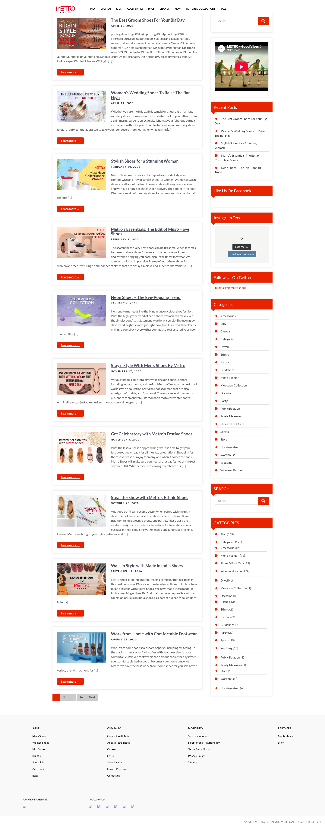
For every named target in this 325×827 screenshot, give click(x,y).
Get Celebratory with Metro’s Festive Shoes (151, 433)
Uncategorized (229, 447)
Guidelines (227, 370)
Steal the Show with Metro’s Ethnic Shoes (149, 497)
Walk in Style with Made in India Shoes (147, 565)
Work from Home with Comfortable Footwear (154, 633)
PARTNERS (284, 728)
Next (92, 697)
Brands (36, 755)
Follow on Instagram (243, 253)
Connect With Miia (118, 736)
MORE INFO (195, 728)
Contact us (113, 775)
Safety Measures (231, 416)
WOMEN (106, 8)
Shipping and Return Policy (204, 742)
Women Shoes (40, 742)
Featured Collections (200, 8)
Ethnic (224, 354)
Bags (35, 775)
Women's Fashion (232, 470)
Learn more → (70, 72)
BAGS (151, 8)
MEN (93, 8)
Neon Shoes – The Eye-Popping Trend (146, 297)
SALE (223, 8)
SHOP (36, 728)
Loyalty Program (117, 769)
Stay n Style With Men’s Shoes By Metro (148, 365)
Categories (227, 339)
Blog (223, 323)
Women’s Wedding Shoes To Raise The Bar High (150, 95)
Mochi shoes (285, 736)
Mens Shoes (39, 736)
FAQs (110, 755)
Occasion (226, 393)
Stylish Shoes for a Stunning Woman (145, 161)
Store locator (114, 762)
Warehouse (227, 455)
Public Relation (230, 408)
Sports (224, 431)
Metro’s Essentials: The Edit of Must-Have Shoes (150, 231)
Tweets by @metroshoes (230, 287)
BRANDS (165, 8)
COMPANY (114, 728)
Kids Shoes (38, 749)
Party (224, 400)
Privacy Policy (196, 755)
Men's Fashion (229, 377)
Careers (111, 749)
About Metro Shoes (118, 742)
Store (223, 439)
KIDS (119, 8)
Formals (225, 362)
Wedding (226, 462)
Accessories (228, 316)
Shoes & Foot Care (232, 424)
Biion (281, 742)
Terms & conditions (199, 749)
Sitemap (192, 762)
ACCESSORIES (135, 8)
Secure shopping (197, 736)
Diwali (224, 346)
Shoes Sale (38, 762)
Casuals (225, 331)
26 (81, 697)
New (178, 8)
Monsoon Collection (233, 385)
